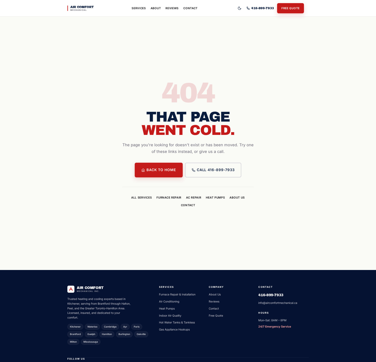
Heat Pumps (215, 197)
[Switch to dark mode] (239, 8)
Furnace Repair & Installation (177, 294)
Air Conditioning (169, 301)
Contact (190, 8)
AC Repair (193, 197)
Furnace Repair (168, 197)
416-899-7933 (270, 295)
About (156, 8)
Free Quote (290, 8)
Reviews (172, 8)
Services (139, 8)
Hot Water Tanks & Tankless (177, 322)
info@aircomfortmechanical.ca (277, 302)
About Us (237, 197)
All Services (141, 197)
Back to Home (161, 170)
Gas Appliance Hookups (174, 329)
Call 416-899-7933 (216, 170)
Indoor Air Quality (170, 315)
